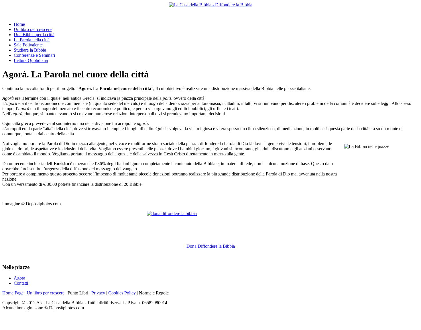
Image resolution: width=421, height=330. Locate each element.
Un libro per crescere (45, 292)
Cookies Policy (122, 292)
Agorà (19, 278)
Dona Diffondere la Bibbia (210, 246)
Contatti (21, 283)
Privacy (98, 292)
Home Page (12, 292)
